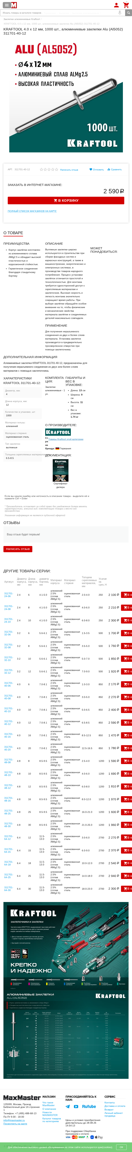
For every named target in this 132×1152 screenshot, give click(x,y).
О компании (49, 1109)
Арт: (10, 169)
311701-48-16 (8, 799)
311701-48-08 (8, 761)
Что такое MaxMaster (48, 1104)
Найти (128, 12)
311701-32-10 (8, 658)
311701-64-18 (8, 863)
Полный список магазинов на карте (32, 211)
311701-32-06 (8, 633)
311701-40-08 (8, 697)
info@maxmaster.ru (14, 1120)
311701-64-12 (8, 837)
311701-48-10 (8, 773)
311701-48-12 (8, 786)
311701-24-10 (8, 620)
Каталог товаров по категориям (51, 1120)
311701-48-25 (8, 812)
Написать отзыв (69, 169)
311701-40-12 (8, 722)
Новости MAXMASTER (50, 1113)
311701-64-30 (8, 889)
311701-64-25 (8, 876)
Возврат (108, 1109)
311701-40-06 (8, 684)
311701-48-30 (8, 825)
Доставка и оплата (114, 1106)
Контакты (109, 1102)
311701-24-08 (8, 607)
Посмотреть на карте (15, 1123)
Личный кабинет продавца (113, 1114)
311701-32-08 (8, 646)
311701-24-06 (8, 595)
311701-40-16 (8, 735)
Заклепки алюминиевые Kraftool (21, 19)
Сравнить (116, 169)
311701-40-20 (8, 748)
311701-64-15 (8, 850)
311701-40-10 (8, 710)
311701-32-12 (8, 671)
